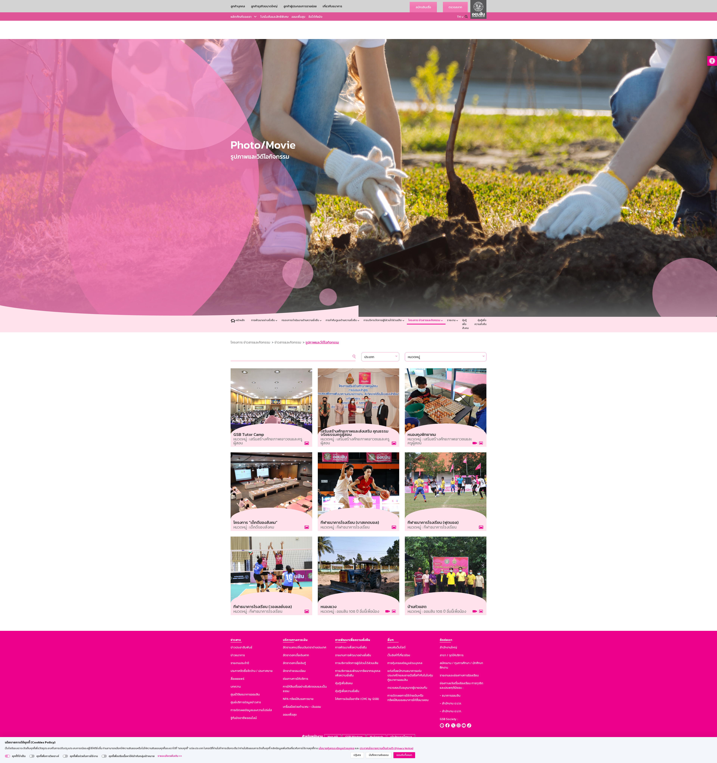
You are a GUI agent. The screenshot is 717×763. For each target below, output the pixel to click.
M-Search (376, 736)
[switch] (7, 756)
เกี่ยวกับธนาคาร (332, 6)
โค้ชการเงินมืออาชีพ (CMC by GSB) (357, 699)
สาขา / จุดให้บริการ (451, 655)
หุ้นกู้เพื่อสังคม (465, 324)
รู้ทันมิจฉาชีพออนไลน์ (244, 718)
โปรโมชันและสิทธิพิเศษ (274, 16)
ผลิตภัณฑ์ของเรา (241, 16)
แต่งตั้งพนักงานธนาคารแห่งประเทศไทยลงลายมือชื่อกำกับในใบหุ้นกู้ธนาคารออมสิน (410, 675)
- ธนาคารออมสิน (450, 695)
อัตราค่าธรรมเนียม (294, 671)
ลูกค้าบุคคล (238, 6)
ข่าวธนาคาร (238, 655)
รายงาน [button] (451, 320)
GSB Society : (449, 719)
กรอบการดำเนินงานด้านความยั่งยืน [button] (300, 320)
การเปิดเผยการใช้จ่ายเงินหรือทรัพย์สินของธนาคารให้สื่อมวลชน (408, 697)
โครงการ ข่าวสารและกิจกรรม (250, 342)
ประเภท (369, 356)
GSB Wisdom (354, 736)
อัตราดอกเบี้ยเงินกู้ (294, 663)
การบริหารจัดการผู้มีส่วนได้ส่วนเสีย (356, 663)
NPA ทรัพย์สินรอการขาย (298, 699)
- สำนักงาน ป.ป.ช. (451, 703)
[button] (712, 61)
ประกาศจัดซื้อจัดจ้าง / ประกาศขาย (252, 671)
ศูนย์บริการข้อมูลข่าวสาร (246, 702)
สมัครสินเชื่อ (423, 7)
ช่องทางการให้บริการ (295, 678)
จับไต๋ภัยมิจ (315, 16)
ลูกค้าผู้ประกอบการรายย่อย (300, 6)
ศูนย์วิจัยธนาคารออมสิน (245, 694)
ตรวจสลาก (455, 7)
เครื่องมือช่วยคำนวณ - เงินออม (302, 706)
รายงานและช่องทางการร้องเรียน (459, 675)
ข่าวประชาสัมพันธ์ (241, 647)
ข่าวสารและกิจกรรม (287, 342)
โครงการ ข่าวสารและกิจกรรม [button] (424, 320)
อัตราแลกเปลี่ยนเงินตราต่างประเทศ (304, 647)
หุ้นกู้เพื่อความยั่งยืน (480, 322)
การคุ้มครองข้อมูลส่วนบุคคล (404, 663)
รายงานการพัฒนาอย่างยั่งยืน (353, 655)
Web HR (333, 736)
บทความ (236, 686)
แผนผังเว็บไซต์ (396, 647)
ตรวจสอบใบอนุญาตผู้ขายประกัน (407, 687)
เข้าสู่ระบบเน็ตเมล (401, 736)
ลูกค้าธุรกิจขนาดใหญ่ (264, 6)
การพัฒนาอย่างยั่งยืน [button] (263, 320)
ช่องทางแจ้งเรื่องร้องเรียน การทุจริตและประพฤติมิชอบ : (461, 685)
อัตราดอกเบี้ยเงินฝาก (296, 655)
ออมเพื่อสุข (298, 16)
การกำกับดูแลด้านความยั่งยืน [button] (341, 320)
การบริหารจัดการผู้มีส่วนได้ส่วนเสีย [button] (383, 320)
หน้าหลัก (240, 320)
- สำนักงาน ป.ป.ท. (451, 711)
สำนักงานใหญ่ (448, 647)
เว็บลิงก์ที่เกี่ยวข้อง (398, 655)
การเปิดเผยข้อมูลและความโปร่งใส (251, 710)
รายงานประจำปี (240, 663)
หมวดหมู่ (414, 356)
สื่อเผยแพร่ (237, 678)
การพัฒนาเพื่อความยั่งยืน (351, 647)
